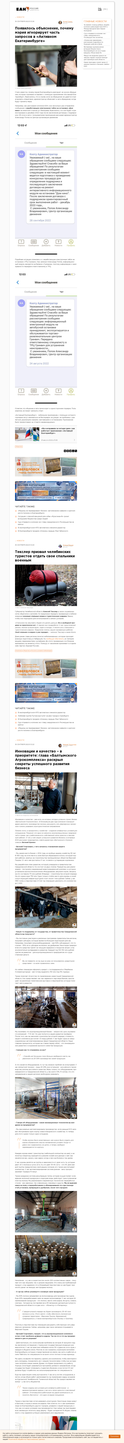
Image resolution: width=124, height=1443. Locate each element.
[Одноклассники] (68, 451)
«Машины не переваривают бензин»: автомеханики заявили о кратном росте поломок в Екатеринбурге (46, 512)
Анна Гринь (67, 21)
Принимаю (114, 1436)
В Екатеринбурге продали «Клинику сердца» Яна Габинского (43, 531)
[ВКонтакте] (65, 451)
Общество (19, 446)
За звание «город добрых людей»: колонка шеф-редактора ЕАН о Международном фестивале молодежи (97, 27)
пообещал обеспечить (55, 639)
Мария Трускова (69, 745)
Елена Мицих (68, 545)
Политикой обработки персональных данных (26, 1439)
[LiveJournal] (76, 451)
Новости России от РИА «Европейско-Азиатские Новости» (23, 9)
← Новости (19, 17)
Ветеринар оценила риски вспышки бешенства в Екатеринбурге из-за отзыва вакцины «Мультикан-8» (94, 49)
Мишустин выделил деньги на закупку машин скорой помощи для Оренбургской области (95, 57)
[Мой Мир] (73, 451)
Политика (19, 650)
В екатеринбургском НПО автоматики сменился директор (41, 528)
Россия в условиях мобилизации (41, 650)
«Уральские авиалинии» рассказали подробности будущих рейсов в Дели (93, 42)
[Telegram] (70, 451)
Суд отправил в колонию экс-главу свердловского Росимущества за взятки (46, 523)
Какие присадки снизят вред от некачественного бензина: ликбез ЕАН (96, 64)
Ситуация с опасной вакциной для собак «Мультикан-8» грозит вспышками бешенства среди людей (43, 518)
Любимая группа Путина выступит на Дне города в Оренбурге (43, 716)
